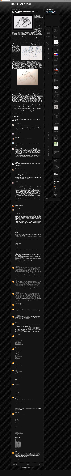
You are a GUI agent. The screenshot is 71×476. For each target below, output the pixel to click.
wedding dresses (23, 282)
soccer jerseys (25, 285)
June (48, 137)
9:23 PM (16, 435)
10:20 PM (16, 457)
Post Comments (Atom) (29, 467)
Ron (15, 204)
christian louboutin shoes (24, 268)
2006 (48, 44)
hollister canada (32, 293)
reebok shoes (24, 284)
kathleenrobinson (17, 303)
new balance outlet (30, 287)
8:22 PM (16, 135)
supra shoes (35, 296)
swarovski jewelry (27, 294)
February (48, 150)
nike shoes (20, 269)
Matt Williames (17, 181)
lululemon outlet (31, 281)
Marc (15, 247)
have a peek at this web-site (19, 408)
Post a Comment (16, 459)
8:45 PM (16, 251)
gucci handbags (34, 270)
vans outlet (37, 282)
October (48, 52)
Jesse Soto (16, 208)
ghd (21, 281)
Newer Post (14, 464)
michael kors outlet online (25, 267)
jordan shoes (18, 268)
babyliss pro (28, 286)
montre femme (29, 295)
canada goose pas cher (20, 294)
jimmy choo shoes (24, 283)
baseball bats (17, 297)
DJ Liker (33, 311)
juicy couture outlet (20, 300)
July (48, 134)
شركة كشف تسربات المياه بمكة (19, 364)
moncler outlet (25, 297)
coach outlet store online (33, 271)
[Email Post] (26, 113)
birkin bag (20, 285)
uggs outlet (19, 282)
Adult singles (16, 244)
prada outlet (37, 273)
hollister (35, 281)
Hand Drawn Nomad (21, 4)
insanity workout (19, 288)
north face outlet (17, 287)
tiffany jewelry (39, 270)
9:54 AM (16, 202)
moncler (16, 293)
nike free (27, 273)
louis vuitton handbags (22, 270)
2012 (48, 33)
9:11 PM (16, 410)
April (48, 143)
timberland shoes (37, 299)
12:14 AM (16, 332)
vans (35, 297)
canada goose (34, 283)
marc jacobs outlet (36, 284)
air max (29, 293)
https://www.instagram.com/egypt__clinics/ (21, 403)
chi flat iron (23, 288)
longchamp (21, 287)
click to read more (17, 409)
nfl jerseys (39, 288)
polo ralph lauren (28, 270)
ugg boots (35, 287)
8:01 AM (16, 245)
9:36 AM (16, 241)
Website (16, 317)
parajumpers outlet (35, 294)
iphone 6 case (17, 299)
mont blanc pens (19, 284)
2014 (48, 30)
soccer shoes (30, 283)
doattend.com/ (26, 316)
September (48, 56)
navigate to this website (31, 408)
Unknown (16, 322)
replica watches (37, 295)
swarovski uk (29, 296)
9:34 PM (16, 264)
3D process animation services (24, 452)
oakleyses (16, 266)
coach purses (30, 274)
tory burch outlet (32, 267)
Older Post (41, 464)
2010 (48, 36)
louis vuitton (30, 272)
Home (28, 464)
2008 (48, 40)
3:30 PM (16, 416)
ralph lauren (19, 298)
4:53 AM (16, 320)
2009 (48, 37)
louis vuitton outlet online (22, 273)
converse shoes (38, 300)
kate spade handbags (18, 267)
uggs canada (37, 293)
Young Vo (16, 137)
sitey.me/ (22, 309)
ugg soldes (19, 286)
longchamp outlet (21, 271)
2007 (48, 42)
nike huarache (19, 283)
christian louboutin (32, 273)
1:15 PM (16, 166)
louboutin (38, 296)
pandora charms (26, 298)
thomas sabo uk (36, 298)
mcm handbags (23, 286)
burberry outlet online (35, 274)
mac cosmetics (36, 285)
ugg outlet (28, 284)
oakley (15, 294)
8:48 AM (16, 405)
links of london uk (24, 293)
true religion (16, 271)
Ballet (58, 42)
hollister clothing (32, 299)
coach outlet (28, 269)
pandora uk (20, 297)
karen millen (27, 299)
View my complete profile (55, 194)
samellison (16, 315)
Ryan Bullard (17, 118)
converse (28, 297)
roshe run (33, 282)
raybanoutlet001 (17, 334)
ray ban (33, 295)
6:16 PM (16, 121)
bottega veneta (17, 285)
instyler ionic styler (28, 288)
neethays (16, 412)
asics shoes (25, 287)
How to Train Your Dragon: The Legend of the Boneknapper (56, 114)
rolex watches (30, 285)
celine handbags (29, 282)
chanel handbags (19, 274)
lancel (31, 294)
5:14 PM (16, 290)
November (48, 48)
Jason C (16, 147)
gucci (32, 296)
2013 (48, 32)
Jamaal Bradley (17, 123)
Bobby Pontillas (17, 168)
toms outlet (20, 295)
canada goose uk (19, 296)
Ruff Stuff (55, 159)
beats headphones (37, 286)
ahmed (16, 361)
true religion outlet (24, 274)
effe (15, 451)
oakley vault (39, 271)
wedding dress (28, 300)
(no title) (55, 29)
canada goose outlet (18, 281)
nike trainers (32, 286)
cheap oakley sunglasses (34, 269)
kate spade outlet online (32, 268)
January (48, 154)
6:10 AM (16, 160)
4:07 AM (16, 206)
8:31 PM (16, 345)
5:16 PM (16, 301)
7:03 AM (16, 449)
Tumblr (58, 55)
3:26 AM (16, 313)
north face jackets (34, 288)
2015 (48, 29)
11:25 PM (16, 145)
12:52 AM (16, 179)
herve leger (31, 284)
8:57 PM (16, 359)
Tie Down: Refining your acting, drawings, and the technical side (56, 89)
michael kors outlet (25, 272)
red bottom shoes (26, 271)
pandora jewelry (31, 298)
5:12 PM (16, 278)
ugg (32, 285)
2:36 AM (16, 229)
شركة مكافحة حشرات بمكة (18, 365)
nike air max (24, 269)
